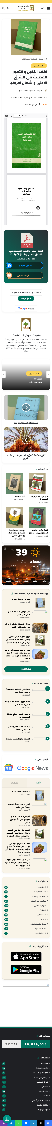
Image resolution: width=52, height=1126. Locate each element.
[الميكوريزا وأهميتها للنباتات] (40, 743)
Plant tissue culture (21, 599)
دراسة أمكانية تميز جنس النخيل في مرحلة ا (19, 728)
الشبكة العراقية (40, 891)
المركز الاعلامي (40, 905)
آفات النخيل (41, 914)
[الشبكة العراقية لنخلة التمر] (26, 8)
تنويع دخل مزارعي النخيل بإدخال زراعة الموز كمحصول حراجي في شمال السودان (18, 639)
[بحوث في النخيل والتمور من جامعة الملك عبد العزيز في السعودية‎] (40, 693)
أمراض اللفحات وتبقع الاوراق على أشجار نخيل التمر (17, 625)
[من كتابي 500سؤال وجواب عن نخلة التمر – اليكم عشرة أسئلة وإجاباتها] (39, 863)
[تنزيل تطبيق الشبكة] (7, 1119)
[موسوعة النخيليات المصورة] (37, 483)
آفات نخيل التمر (35, 382)
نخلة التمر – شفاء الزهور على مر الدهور (38, 531)
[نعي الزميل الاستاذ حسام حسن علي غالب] (40, 615)
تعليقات (14, 783)
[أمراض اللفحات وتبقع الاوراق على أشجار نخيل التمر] (40, 628)
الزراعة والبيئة (40, 933)
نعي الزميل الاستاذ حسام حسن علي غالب (19, 613)
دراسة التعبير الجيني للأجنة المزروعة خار (18, 715)
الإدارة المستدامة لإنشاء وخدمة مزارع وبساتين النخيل (16, 532)
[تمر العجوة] (14, 483)
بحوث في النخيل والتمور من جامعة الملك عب (18, 690)
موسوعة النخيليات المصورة (39, 498)
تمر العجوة (20, 496)
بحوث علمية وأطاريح (38, 923)
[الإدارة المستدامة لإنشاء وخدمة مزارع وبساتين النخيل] (14, 517)
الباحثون (43, 910)
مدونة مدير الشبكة (38, 896)
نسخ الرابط (26, 298)
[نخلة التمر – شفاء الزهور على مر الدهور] (37, 517)
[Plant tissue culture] (40, 603)
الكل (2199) (26, 669)
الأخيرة (38, 783)
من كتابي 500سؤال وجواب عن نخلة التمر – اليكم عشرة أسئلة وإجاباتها (17, 862)
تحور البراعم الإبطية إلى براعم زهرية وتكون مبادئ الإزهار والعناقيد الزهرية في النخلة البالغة (17, 654)
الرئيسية (42, 59)
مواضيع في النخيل (38, 900)
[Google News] (26, 309)
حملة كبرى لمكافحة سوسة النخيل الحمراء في (17, 703)
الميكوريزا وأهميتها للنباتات (18, 739)
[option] (26, 374)
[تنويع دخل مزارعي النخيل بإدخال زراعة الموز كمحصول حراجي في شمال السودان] (40, 640)
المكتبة (34, 59)
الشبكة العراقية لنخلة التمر (31, 90)
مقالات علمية (40, 928)
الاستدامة (42, 887)
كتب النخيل (25, 59)
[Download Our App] (26, 962)
